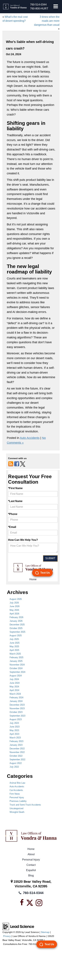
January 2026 (16, 621)
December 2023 (17, 705)
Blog (31, 875)
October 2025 (16, 628)
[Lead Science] (18, 926)
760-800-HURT (39, 8)
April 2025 (14, 650)
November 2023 (17, 708)
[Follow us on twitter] (22, 464)
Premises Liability (18, 801)
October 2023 (16, 712)
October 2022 (16, 756)
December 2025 (17, 624)
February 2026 (16, 617)
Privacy (7, 936)
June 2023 (15, 726)
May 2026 (14, 610)
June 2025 (15, 643)
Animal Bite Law (17, 783)
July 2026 (14, 602)
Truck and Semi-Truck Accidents (25, 805)
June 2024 (15, 683)
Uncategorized (16, 808)
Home (31, 849)
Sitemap (45, 932)
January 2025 (16, 661)
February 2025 (16, 657)
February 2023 (16, 741)
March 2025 (15, 654)
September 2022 (17, 759)
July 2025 (14, 639)
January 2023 (16, 745)
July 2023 (14, 723)
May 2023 (14, 730)
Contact (31, 865)
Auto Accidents (30, 438)
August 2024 (16, 675)
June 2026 (15, 606)
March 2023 (15, 737)
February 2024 (16, 697)
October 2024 (16, 668)
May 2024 (14, 686)
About (31, 854)
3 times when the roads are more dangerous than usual (47, 20)
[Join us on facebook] (16, 464)
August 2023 (16, 719)
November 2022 (17, 752)
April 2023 (14, 734)
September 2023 (17, 716)
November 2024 (17, 664)
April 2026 (14, 613)
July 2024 (14, 679)
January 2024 (16, 701)
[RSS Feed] (10, 464)
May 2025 (14, 646)
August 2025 (16, 635)
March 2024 (15, 694)
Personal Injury (17, 797)
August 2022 (16, 763)
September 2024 (17, 672)
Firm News (15, 794)
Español (31, 870)
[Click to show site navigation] (55, 6)
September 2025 (17, 632)
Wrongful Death (17, 812)
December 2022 (17, 748)
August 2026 (16, 599)
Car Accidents (16, 790)
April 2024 (14, 690)
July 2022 (14, 767)
